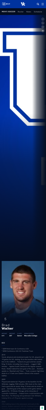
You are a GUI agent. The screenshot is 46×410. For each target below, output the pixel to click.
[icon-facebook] (42, 19)
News (28, 11)
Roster (21, 11)
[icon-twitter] (42, 23)
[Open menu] (43, 4)
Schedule (38, 11)
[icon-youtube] (42, 30)
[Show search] (38, 4)
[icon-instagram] (42, 27)
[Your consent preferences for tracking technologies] (42, 408)
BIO (3, 343)
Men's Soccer (8, 11)
